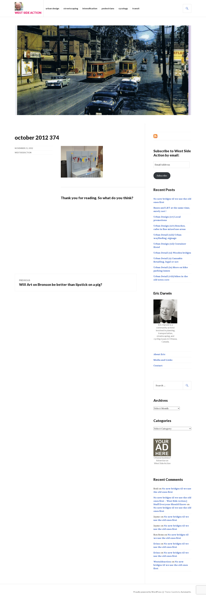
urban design (52, 8)
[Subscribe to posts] (155, 135)
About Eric (159, 354)
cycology (123, 8)
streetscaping (70, 8)
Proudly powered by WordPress (147, 592)
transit (135, 8)
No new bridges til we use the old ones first (170, 565)
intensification (89, 8)
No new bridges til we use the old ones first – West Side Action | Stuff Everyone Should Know (172, 501)
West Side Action (28, 12)
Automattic (186, 592)
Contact (157, 365)
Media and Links (162, 359)
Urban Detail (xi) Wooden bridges (172, 252)
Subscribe (162, 175)
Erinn (156, 543)
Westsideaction (23, 152)
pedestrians (108, 8)
